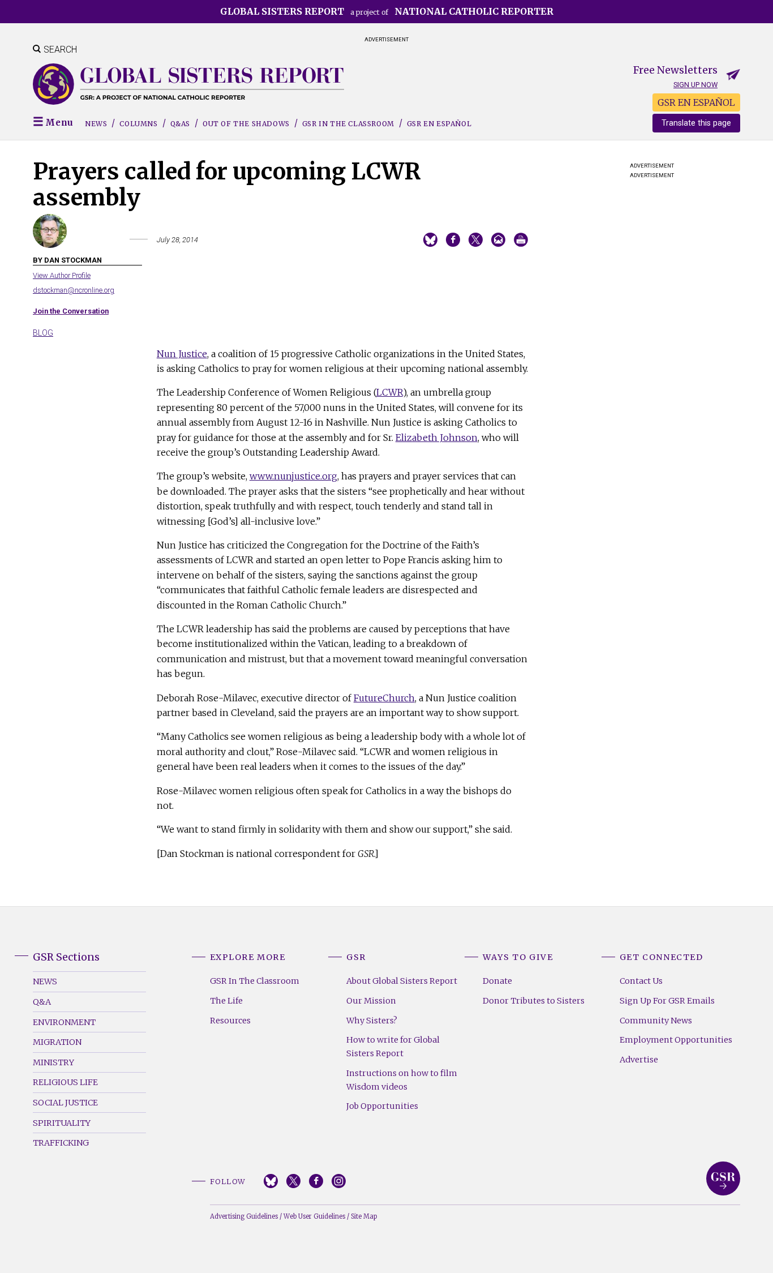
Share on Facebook (453, 240)
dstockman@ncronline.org (73, 290)
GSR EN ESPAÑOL (696, 102)
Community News (656, 1020)
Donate (497, 981)
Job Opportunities (382, 1106)
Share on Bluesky (430, 240)
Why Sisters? (371, 1020)
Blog (43, 332)
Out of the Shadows (246, 123)
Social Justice (65, 1103)
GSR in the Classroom (348, 123)
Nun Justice (182, 353)
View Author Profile (62, 275)
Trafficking (61, 1143)
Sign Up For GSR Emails (667, 1001)
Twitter (293, 1181)
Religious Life (65, 1082)
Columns (138, 123)
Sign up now (695, 84)
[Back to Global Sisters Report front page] (188, 84)
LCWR (389, 392)
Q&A (42, 1002)
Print (521, 240)
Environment (64, 1022)
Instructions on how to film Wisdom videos (401, 1080)
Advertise (639, 1060)
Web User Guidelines (314, 1216)
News (96, 123)
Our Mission (371, 1001)
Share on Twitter (476, 240)
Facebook (316, 1181)
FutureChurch (384, 698)
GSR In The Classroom (254, 981)
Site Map (364, 1216)
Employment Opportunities (676, 1040)
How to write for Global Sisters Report (393, 1046)
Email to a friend (498, 240)
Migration (57, 1042)
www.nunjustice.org (293, 476)
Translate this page (696, 123)
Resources (230, 1020)
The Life (226, 1001)
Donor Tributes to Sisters (534, 1001)
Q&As (180, 123)
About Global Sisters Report (401, 981)
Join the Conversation (71, 311)
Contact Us (641, 981)
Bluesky (271, 1181)
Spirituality (62, 1123)
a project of (386, 11)
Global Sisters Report (723, 1178)
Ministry (53, 1062)
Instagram (339, 1181)
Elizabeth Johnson (437, 437)
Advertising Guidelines (244, 1216)
